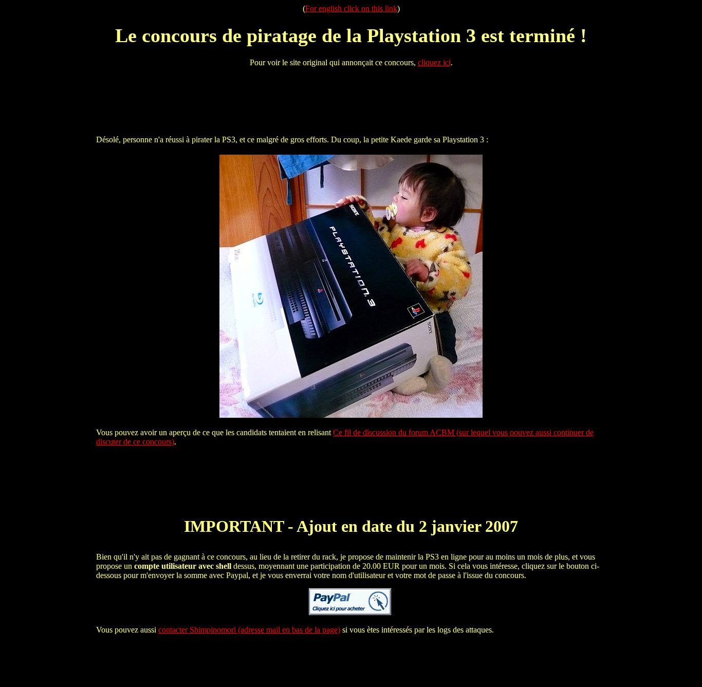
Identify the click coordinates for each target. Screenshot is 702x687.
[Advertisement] (351, 99)
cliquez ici (434, 62)
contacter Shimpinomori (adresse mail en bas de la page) (249, 629)
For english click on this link (351, 8)
